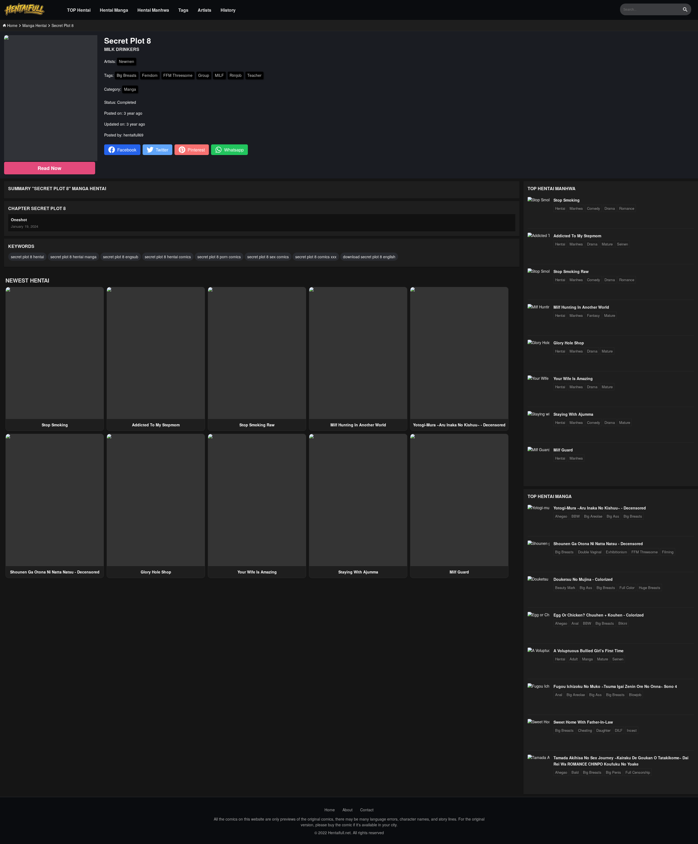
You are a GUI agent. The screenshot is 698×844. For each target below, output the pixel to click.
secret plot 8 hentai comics (168, 256)
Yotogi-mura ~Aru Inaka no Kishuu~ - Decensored (459, 424)
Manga (130, 89)
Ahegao (561, 516)
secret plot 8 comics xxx (315, 256)
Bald (575, 772)
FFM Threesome (177, 75)
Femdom (150, 75)
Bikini (622, 623)
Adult (574, 658)
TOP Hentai (79, 10)
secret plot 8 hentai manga (73, 256)
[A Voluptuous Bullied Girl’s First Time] (538, 650)
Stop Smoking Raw (257, 424)
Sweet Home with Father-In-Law (583, 722)
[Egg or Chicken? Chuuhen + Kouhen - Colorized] (538, 614)
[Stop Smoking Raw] (538, 271)
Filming (667, 551)
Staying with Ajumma (358, 572)
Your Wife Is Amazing (257, 572)
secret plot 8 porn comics (219, 256)
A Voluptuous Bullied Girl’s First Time (588, 650)
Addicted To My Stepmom (156, 424)
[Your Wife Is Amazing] (538, 378)
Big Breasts (126, 75)
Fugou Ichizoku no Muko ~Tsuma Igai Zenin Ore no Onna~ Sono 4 (615, 686)
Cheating (585, 730)
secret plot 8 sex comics (268, 256)
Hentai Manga (114, 10)
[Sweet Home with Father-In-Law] (538, 721)
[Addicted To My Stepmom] (538, 235)
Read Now (49, 168)
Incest (632, 730)
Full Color (626, 587)
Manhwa (576, 208)
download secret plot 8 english (369, 256)
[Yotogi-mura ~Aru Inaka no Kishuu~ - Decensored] (538, 507)
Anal (575, 623)
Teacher (254, 75)
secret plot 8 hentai (27, 256)
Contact (367, 809)
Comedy (593, 208)
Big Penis (613, 772)
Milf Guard (459, 572)
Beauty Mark (565, 587)
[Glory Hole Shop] (538, 342)
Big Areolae (593, 516)
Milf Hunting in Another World (358, 424)
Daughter (603, 730)
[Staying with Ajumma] (538, 414)
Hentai (560, 208)
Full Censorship (637, 772)
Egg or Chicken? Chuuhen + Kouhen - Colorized (598, 615)
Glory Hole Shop (156, 572)
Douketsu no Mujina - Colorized (583, 579)
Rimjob (236, 75)
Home (329, 809)
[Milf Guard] (538, 449)
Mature (607, 244)
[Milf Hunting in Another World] (538, 306)
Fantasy (593, 315)
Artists (204, 10)
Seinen (622, 244)
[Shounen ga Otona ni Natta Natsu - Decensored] (538, 543)
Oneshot (19, 219)
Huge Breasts (649, 587)
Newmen (126, 61)
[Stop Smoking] (538, 199)
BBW (575, 516)
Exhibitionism (616, 551)
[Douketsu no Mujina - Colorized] (538, 579)
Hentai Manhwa (153, 10)
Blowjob (635, 694)
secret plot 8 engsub (120, 256)
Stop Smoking (55, 424)
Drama (609, 208)
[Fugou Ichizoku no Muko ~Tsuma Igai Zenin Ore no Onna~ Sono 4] (538, 686)
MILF (219, 75)
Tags (183, 10)
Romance (626, 208)
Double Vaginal (589, 551)
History (228, 10)
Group (203, 75)
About (347, 809)
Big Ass (613, 516)
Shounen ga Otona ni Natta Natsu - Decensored (55, 572)
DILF (618, 730)
